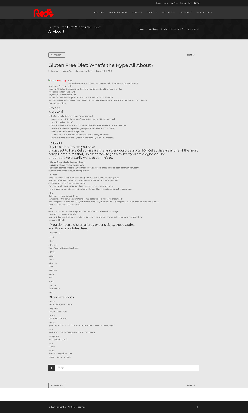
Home (141, 29)
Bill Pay (197, 3)
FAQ (190, 3)
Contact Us (203, 12)
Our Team (174, 3)
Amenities (184, 12)
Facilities (99, 12)
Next (189, 55)
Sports (151, 12)
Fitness (136, 12)
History (183, 3)
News (166, 3)
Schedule (167, 12)
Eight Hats (55, 71)
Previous (58, 55)
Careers (158, 3)
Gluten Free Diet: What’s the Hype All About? (100, 65)
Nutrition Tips (154, 29)
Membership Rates (118, 12)
